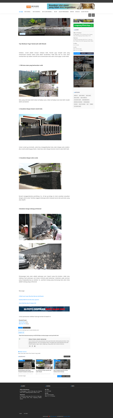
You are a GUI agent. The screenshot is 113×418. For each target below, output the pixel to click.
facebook (68, 376)
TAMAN (91, 104)
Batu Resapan (36, 11)
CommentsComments (90, 53)
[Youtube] (93, 414)
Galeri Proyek (84, 11)
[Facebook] (87, 414)
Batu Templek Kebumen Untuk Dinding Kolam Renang (61, 371)
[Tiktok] (91, 414)
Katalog (77, 11)
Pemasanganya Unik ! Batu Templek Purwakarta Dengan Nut (26, 371)
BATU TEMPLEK (22, 360)
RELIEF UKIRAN (82, 104)
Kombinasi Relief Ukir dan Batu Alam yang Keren (29, 299)
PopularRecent (77, 53)
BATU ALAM (88, 95)
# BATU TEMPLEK (26, 327)
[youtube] (89, 1)
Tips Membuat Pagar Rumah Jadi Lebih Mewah (43, 371)
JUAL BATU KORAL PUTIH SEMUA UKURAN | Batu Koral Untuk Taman (83, 59)
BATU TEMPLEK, (38, 31)
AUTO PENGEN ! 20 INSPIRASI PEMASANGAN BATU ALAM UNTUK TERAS (83, 75)
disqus (63, 376)
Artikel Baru (84, 53)
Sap (87, 104)
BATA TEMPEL (82, 95)
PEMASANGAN (86, 102)
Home (21, 11)
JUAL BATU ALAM (77, 99)
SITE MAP (26, 413)
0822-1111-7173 (22, 323)
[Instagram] (89, 414)
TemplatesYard (54, 416)
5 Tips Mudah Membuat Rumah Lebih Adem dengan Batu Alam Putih (82, 83)
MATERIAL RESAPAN (78, 102)
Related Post (22, 356)
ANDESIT (76, 95)
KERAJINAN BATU (85, 99)
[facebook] (91, 1)
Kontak (72, 11)
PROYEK (75, 104)
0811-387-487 (22, 322)
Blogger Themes (67, 416)
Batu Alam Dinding (47, 11)
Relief (55, 11)
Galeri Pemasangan (64, 11)
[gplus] (93, 1)
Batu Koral (27, 11)
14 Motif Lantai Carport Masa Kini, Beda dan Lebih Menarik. (31, 296)
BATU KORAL (76, 97)
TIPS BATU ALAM (77, 106)
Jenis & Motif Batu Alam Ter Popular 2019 (27, 303)
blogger (59, 376)
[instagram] (87, 1)
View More (67, 356)
